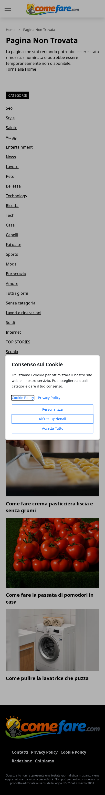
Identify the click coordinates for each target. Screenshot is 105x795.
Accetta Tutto (52, 428)
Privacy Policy (49, 398)
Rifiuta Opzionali (52, 419)
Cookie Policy (23, 398)
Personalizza (52, 409)
